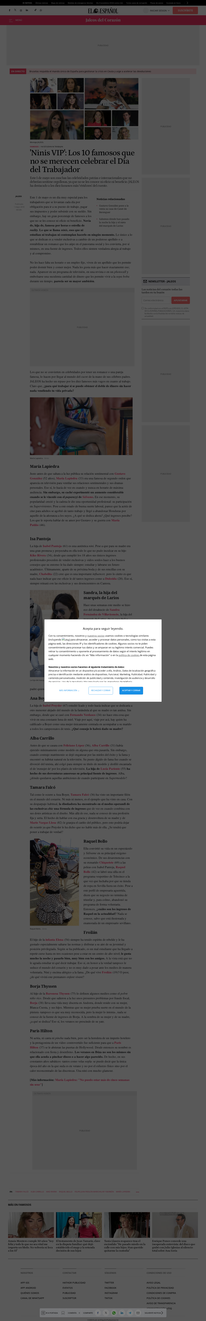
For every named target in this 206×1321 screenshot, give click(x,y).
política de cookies (129, 655)
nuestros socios (95, 635)
